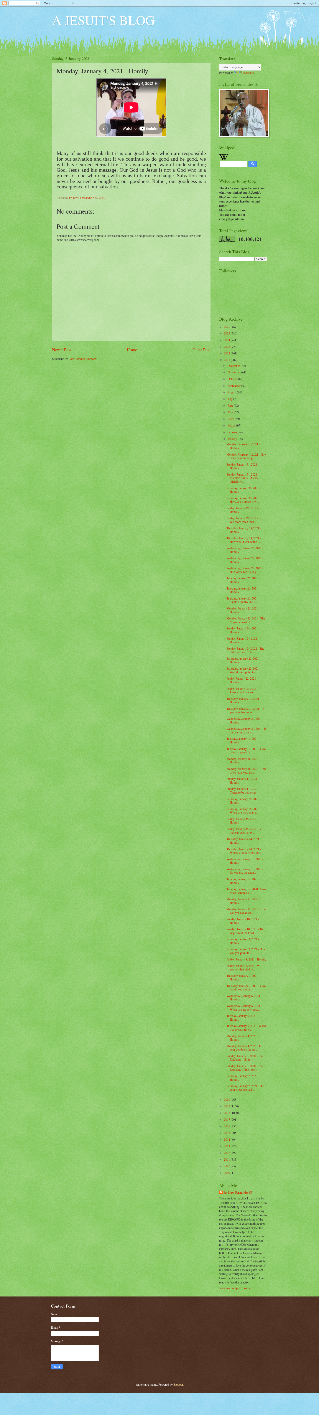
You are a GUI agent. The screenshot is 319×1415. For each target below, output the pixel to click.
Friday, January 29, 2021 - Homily (242, 510)
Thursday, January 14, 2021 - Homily (244, 841)
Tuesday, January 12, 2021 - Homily (243, 881)
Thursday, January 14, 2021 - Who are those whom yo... (244, 851)
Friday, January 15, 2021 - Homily (242, 821)
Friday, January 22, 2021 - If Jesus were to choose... (244, 690)
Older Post (201, 349)
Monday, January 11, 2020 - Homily (243, 901)
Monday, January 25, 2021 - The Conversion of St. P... (246, 620)
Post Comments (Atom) (83, 359)
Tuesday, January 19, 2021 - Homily (243, 740)
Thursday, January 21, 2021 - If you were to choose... (245, 710)
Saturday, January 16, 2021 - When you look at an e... (244, 811)
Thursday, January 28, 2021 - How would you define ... (244, 540)
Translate (248, 73)
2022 (227, 353)
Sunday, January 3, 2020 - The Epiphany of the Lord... (245, 1068)
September (234, 386)
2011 (227, 1159)
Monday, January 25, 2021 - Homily (243, 610)
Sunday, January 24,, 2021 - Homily (243, 630)
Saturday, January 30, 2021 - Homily (244, 490)
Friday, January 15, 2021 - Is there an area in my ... (244, 831)
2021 (227, 360)
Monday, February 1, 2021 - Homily (243, 446)
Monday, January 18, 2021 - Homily (243, 760)
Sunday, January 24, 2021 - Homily (243, 640)
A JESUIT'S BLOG (103, 20)
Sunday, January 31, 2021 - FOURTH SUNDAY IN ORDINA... (243, 478)
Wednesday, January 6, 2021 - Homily (244, 998)
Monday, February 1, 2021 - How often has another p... (246, 456)
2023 (227, 347)
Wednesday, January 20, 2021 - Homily (245, 720)
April (231, 419)
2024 (227, 340)
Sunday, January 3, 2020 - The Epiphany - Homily (245, 1058)
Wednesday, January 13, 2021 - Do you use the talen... (245, 871)
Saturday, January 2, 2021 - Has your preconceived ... (245, 1088)
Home (132, 349)
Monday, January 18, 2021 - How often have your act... (246, 770)
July (230, 399)
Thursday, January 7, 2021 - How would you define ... (246, 988)
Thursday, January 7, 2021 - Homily (243, 977)
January (233, 439)
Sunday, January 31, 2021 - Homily (243, 466)
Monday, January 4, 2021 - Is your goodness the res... (244, 1048)
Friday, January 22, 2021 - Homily (242, 680)
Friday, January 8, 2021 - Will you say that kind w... (244, 967)
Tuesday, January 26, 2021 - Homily (243, 580)
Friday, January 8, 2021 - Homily (246, 959)
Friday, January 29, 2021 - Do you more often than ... (244, 520)
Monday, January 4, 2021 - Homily (242, 1038)
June (231, 405)
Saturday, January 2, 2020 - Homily (243, 1078)
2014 (227, 1139)
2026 (227, 327)
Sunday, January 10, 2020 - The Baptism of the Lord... (245, 931)
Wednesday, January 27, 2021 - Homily (245, 550)
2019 (227, 1106)
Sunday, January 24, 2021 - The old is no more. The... (245, 650)
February (233, 432)
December (234, 366)
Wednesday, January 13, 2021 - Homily (245, 861)
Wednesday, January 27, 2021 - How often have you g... (245, 570)
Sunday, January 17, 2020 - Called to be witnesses (243, 790)
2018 (227, 1113)
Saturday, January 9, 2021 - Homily (243, 941)
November (234, 372)
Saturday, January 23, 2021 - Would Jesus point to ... (244, 670)
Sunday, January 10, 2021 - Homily (243, 921)
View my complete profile (235, 1288)
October (233, 379)
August (232, 392)
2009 (227, 1173)
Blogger (178, 1384)
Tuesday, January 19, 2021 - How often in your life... (246, 750)
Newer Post (61, 349)
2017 (227, 1119)
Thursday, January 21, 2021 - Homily (244, 700)
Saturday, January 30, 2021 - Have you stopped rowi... (244, 500)
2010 (227, 1166)
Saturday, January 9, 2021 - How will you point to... (246, 951)
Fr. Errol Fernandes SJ (238, 1193)
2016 (227, 1126)
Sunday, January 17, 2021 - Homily (243, 780)
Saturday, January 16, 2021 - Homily (244, 801)
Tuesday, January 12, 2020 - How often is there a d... (246, 891)
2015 (227, 1133)
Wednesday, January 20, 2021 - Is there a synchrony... (246, 730)
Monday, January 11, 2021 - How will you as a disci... (246, 911)
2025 (227, 333)
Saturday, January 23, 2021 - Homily (244, 660)
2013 (227, 1146)
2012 (227, 1153)
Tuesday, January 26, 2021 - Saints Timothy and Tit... (243, 600)
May (231, 412)
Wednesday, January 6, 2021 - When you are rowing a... (244, 1007)
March (232, 425)
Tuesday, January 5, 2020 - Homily (242, 1017)
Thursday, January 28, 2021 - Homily (244, 530)
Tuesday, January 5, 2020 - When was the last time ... (246, 1027)
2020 (227, 1099)
